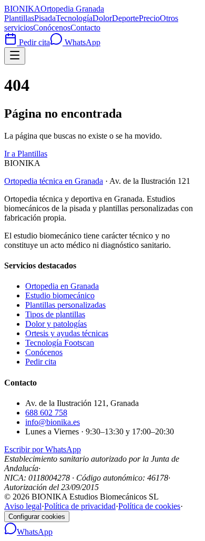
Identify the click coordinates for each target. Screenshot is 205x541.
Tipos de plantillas (55, 314)
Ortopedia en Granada (62, 286)
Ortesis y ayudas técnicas (66, 333)
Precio (149, 18)
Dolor (102, 18)
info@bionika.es (52, 422)
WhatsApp (81, 42)
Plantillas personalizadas (65, 304)
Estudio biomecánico (60, 295)
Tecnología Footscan (59, 342)
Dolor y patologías (56, 323)
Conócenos (51, 27)
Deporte (125, 18)
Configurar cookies (36, 517)
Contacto (85, 27)
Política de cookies (149, 506)
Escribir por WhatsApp (42, 449)
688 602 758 (46, 412)
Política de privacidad (80, 506)
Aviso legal (23, 506)
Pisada (45, 18)
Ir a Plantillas (25, 153)
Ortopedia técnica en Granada (53, 180)
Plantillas (19, 18)
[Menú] (14, 56)
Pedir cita (33, 42)
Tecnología (74, 18)
